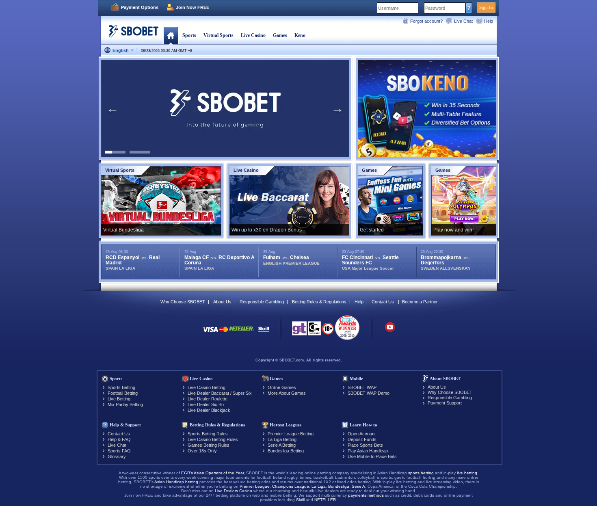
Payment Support (445, 402)
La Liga (318, 486)
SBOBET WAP (362, 387)
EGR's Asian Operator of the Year (212, 473)
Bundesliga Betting (286, 450)
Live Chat (463, 21)
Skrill (300, 499)
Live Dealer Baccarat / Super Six (220, 393)
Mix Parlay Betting (125, 404)
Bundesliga (338, 486)
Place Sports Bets (365, 445)
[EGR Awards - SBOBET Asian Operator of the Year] (347, 328)
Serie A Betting (282, 445)
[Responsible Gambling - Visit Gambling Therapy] (299, 330)
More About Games (287, 393)
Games (280, 35)
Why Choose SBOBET (182, 301)
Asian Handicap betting (176, 482)
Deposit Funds (362, 439)
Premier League (255, 486)
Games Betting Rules (208, 445)
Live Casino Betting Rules (213, 439)
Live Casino (253, 35)
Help (488, 21)
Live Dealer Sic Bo (206, 404)
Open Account (362, 433)
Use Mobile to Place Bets (372, 456)
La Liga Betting (282, 439)
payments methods (366, 495)
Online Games (282, 387)
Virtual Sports (218, 35)
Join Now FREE (192, 7)
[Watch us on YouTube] (390, 331)
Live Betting (119, 398)
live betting (467, 473)
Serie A (358, 486)
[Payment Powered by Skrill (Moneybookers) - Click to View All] (263, 333)
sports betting (421, 473)
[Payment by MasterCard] (223, 333)
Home (170, 35)
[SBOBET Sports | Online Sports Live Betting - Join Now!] (131, 34)
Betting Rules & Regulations (319, 301)
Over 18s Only (202, 450)
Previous (112, 108)
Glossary (117, 456)
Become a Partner (420, 301)
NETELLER (325, 499)
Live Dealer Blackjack (209, 410)
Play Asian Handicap (368, 450)
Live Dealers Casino (233, 491)
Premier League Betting (291, 433)
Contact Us (383, 301)
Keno (299, 35)
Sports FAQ (119, 450)
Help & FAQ (119, 439)
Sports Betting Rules (208, 433)
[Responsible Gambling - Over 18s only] (328, 331)
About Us (222, 301)
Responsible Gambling (262, 301)
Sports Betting (121, 387)
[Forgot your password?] (469, 7)
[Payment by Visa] (210, 333)
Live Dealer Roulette (207, 398)
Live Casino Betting (206, 387)
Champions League (290, 486)
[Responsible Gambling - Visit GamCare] (314, 330)
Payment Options (139, 7)
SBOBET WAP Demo (368, 393)
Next (337, 108)
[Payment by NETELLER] (241, 333)
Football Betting (123, 393)
